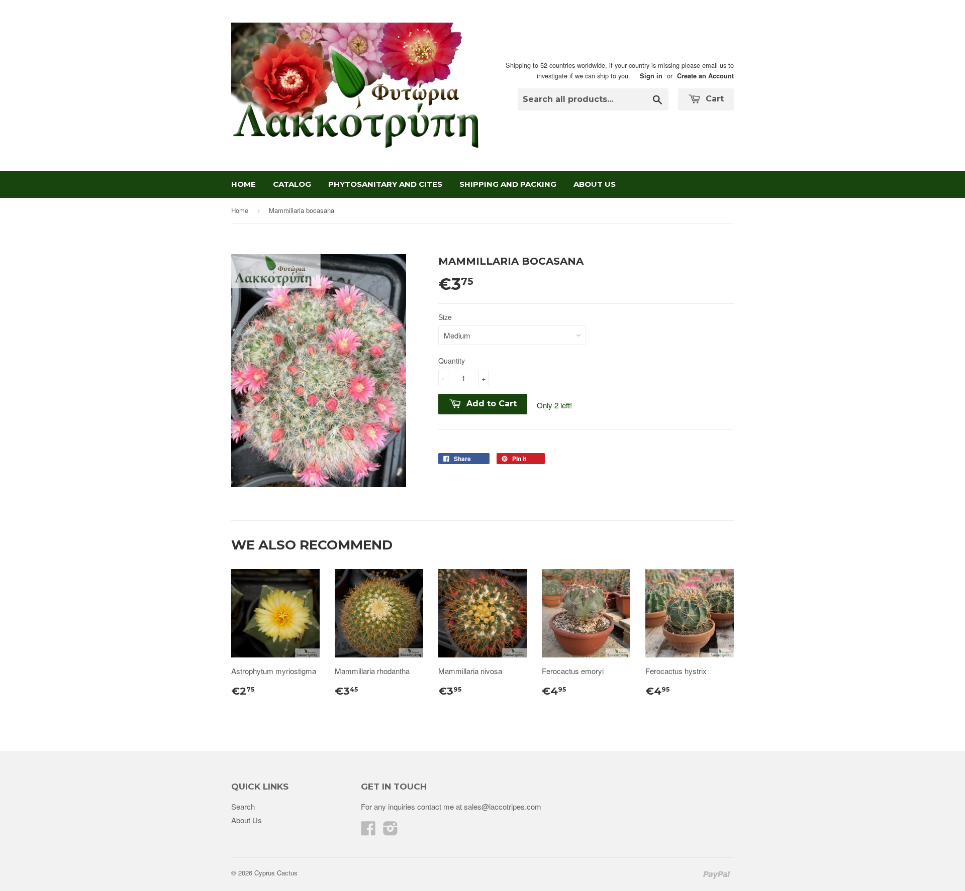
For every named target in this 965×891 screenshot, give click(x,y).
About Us (594, 184)
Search (243, 806)
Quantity (451, 361)
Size (445, 317)
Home (243, 184)
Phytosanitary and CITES (385, 184)
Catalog (292, 184)
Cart (713, 98)
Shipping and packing (507, 184)
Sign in (651, 75)
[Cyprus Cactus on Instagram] (390, 831)
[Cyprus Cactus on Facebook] (368, 831)
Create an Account (705, 75)
